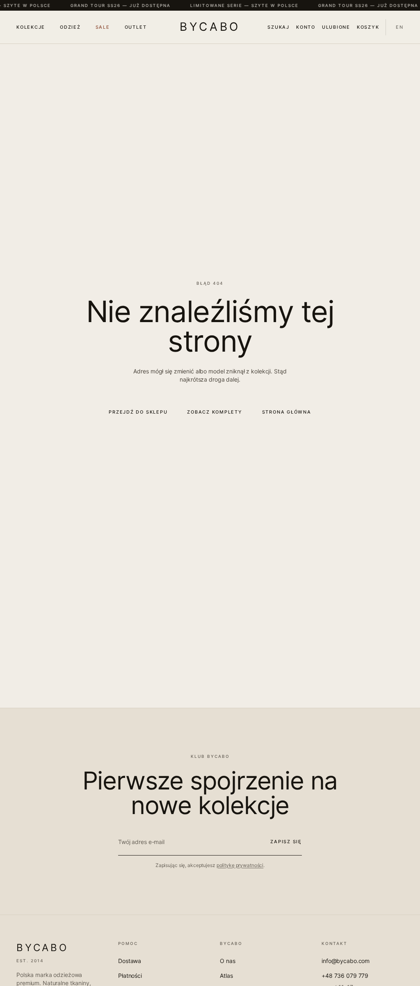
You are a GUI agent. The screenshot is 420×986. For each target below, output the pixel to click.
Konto (305, 27)
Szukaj (278, 27)
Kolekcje (30, 27)
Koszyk (368, 27)
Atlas (226, 975)
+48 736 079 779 (345, 975)
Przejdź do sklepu (138, 412)
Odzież (70, 27)
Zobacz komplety (214, 412)
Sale (103, 27)
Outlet (136, 27)
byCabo (210, 27)
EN (400, 27)
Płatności (130, 975)
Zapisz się (286, 841)
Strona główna (286, 412)
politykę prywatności (240, 865)
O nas (227, 960)
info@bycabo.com (346, 960)
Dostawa (129, 960)
